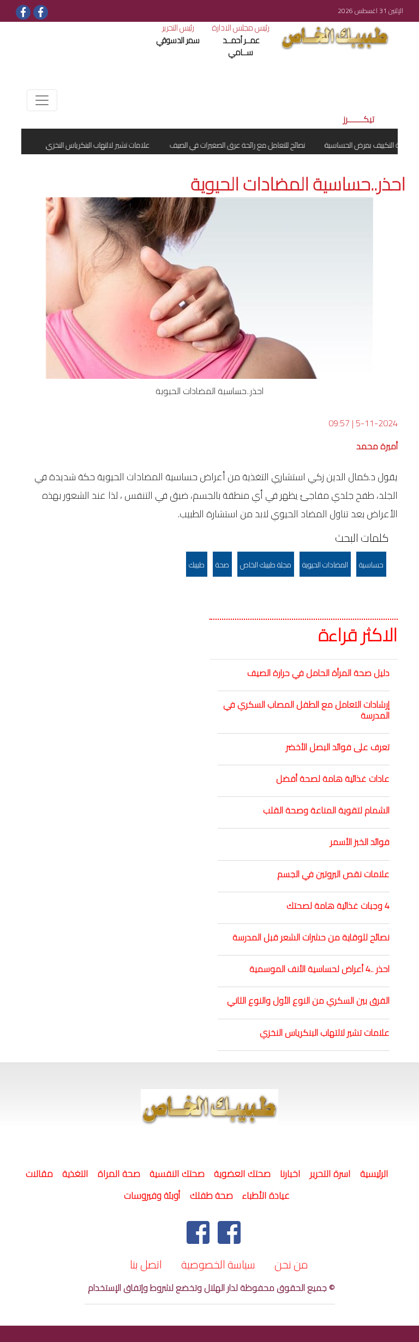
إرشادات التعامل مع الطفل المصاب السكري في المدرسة (306, 709)
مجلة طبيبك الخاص (265, 565)
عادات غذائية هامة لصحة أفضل (333, 778)
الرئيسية (372, 1173)
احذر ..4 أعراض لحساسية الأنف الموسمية (319, 968)
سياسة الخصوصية (218, 1264)
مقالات (39, 1173)
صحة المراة (119, 1173)
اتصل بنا (146, 1264)
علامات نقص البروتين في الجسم (333, 874)
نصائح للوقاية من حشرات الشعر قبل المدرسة (311, 937)
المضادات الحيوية (325, 565)
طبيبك (197, 565)
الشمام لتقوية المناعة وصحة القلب (326, 810)
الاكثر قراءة (358, 635)
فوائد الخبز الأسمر (360, 841)
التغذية (75, 1173)
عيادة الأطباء (266, 1195)
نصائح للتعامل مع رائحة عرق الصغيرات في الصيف (250, 145)
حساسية (371, 565)
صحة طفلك (211, 1195)
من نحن (291, 1264)
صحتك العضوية (242, 1173)
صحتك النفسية (177, 1173)
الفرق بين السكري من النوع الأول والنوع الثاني (308, 1000)
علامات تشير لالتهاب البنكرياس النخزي (325, 1032)
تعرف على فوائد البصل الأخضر (338, 747)
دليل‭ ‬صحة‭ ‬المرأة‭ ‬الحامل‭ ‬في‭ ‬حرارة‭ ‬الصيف (318, 672)
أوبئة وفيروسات (152, 1195)
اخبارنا (290, 1173)
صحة (222, 565)
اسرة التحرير (330, 1173)
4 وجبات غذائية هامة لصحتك (338, 905)
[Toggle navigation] (42, 100)
